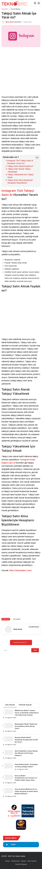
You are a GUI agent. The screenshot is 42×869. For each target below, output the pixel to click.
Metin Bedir (10, 22)
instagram (16, 619)
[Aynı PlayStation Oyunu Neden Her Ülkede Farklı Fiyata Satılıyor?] (8, 752)
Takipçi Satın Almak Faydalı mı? (20, 166)
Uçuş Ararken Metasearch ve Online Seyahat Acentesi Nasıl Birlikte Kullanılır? (26, 791)
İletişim (23, 861)
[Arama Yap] (35, 3)
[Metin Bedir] (8, 630)
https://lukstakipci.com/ (20, 570)
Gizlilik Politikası (21, 864)
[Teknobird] (14, 3)
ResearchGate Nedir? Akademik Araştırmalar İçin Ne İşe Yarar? (26, 739)
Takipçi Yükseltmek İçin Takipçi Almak (20, 176)
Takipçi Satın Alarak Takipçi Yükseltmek (19, 170)
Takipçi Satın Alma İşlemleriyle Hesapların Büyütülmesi (20, 181)
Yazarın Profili (34, 626)
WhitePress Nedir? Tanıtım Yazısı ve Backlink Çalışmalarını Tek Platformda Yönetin (27, 713)
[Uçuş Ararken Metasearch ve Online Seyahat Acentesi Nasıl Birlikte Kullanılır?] (8, 790)
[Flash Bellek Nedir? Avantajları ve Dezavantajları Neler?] (8, 765)
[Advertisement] (21, 74)
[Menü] (38, 3)
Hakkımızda (15, 861)
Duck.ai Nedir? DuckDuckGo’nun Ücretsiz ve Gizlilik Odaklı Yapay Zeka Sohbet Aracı (26, 779)
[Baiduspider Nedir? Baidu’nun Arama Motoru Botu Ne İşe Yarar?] (8, 725)
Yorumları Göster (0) (20, 642)
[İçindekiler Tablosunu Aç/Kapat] (36, 157)
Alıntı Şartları (32, 861)
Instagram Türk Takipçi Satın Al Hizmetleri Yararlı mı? (20, 162)
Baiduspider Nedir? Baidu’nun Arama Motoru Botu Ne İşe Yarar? (26, 726)
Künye (7, 861)
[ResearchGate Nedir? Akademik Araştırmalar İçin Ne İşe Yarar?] (8, 738)
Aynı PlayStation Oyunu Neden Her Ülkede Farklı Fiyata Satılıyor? (26, 753)
